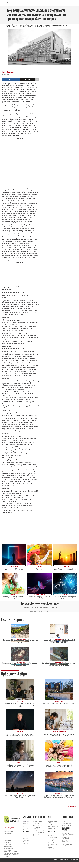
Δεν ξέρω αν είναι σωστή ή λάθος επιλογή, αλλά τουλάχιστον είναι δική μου (13, 568)
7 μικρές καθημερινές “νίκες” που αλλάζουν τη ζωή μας (39, 568)
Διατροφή (26, 832)
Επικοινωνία (8, 844)
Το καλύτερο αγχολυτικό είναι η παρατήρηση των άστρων (20, 796)
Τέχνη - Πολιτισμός (12, 4)
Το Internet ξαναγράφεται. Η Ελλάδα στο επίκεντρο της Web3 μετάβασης (39, 597)
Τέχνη (8, 2)
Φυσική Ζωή (51, 832)
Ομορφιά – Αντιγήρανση (51, 841)
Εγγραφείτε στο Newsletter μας (39, 603)
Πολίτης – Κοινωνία (38, 830)
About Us (7, 836)
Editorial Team (5, 74)
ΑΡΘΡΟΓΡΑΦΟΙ (8, 834)
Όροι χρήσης (7, 840)
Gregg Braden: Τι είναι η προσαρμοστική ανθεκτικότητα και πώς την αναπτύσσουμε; (20, 734)
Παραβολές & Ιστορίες (36, 828)
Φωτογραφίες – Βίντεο (37, 835)
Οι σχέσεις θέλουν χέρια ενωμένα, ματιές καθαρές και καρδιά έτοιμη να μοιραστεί (58, 765)
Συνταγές (25, 843)
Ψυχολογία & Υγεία (58, 701)
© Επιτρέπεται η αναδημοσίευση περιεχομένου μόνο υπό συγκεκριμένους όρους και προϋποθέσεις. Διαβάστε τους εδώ (11, 852)
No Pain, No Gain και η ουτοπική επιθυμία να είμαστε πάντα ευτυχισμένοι (59, 734)
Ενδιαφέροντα (20, 762)
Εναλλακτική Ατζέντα (66, 829)
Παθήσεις (50, 824)
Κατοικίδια (36, 823)
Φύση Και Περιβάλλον (51, 848)
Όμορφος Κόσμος (39, 817)
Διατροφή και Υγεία (26, 840)
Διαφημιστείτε (8, 838)
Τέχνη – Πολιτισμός (38, 832)
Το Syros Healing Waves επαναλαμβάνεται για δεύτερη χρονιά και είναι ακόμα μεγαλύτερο (59, 796)
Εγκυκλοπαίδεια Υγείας (52, 821)
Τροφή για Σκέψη (66, 825)
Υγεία (49, 817)
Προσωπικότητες (66, 823)
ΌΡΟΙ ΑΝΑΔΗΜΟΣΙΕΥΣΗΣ (11, 846)
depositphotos (8, 832)
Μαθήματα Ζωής (37, 825)
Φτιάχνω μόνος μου (52, 844)
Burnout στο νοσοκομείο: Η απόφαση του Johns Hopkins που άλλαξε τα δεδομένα (58, 704)
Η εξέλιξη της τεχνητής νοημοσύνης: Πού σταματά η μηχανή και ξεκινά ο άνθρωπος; (65, 597)
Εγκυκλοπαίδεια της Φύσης (52, 838)
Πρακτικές (25, 829)
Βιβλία (58, 762)
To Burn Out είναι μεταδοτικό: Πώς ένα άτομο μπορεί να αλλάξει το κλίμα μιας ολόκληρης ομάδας (20, 705)
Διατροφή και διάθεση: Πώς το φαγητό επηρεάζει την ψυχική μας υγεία (13, 597)
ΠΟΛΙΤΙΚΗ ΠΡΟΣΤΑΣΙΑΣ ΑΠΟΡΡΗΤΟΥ (39, 611)
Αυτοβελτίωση (55, 732)
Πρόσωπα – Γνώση (67, 817)
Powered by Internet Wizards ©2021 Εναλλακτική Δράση (66, 859)
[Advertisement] (20, 163)
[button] (71, 807)
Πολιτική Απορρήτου (10, 842)
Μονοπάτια (26, 827)
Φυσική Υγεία (51, 828)
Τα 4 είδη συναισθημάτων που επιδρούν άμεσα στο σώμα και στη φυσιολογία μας (20, 765)
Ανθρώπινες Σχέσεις (38, 821)
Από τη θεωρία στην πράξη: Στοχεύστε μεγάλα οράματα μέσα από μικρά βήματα (65, 568)
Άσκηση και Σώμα (53, 835)
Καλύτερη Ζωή (20, 701)
